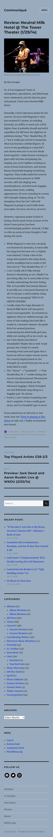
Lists (9, 656)
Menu (44, 10)
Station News (14, 687)
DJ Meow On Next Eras (19, 580)
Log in (10, 740)
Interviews (12, 652)
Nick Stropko (32, 434)
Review (42, 434)
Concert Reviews (18, 633)
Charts (10, 621)
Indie (6, 434)
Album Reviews (18, 614)
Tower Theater (10, 437)
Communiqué (15, 10)
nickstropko (13, 432)
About (7, 816)
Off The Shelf (14, 671)
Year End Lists (17, 664)
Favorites (15, 660)
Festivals (11, 644)
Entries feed (13, 744)
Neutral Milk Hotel (18, 434)
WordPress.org (15, 751)
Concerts (11, 625)
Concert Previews (19, 629)
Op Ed (10, 675)
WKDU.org (10, 823)
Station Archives (16, 683)
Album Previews (18, 610)
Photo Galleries (15, 679)
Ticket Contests (15, 691)
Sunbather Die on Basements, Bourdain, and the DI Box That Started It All (27, 546)
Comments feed (15, 747)
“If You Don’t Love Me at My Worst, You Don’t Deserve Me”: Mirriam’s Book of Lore (26, 531)
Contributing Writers (18, 637)
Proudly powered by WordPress (31, 832)
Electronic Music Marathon (21, 641)
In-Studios (13, 648)
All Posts (41, 432)
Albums (11, 606)
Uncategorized (15, 694)
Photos (8, 809)
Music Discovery (15, 668)
